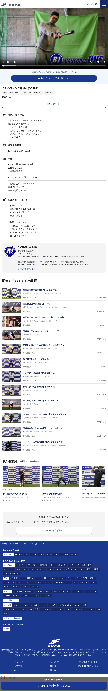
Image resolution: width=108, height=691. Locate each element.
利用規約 (53, 666)
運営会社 (18, 666)
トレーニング (52, 555)
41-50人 (25, 587)
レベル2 (25, 605)
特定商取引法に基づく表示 (88, 666)
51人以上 (34, 587)
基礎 (36, 609)
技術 (84, 605)
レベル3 (34, 605)
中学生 (38, 578)
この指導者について (25, 269)
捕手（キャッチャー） (74, 569)
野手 (5, 573)
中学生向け (38, 93)
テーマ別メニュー (10, 600)
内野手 (88, 569)
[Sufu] (11, 4)
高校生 (46, 578)
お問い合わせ (53, 670)
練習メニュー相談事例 (12, 618)
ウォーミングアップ (37, 569)
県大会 (29, 582)
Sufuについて (53, 662)
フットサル (64, 555)
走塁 (89, 565)
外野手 (95, 569)
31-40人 (16, 587)
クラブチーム (9, 582)
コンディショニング (55, 569)
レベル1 (17, 605)
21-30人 (7, 587)
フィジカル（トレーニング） (69, 605)
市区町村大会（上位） (42, 582)
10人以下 (83, 582)
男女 (78, 578)
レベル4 (43, 605)
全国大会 (20, 582)
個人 (75, 582)
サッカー (18, 555)
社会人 (62, 578)
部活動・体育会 (89, 578)
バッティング (26, 93)
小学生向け (14, 93)
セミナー (7, 591)
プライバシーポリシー (18, 670)
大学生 (54, 578)
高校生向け (49, 93)
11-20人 (93, 582)
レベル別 (7, 605)
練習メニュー (9, 565)
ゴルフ (41, 555)
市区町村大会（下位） (62, 582)
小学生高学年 (28, 578)
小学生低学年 (15, 578)
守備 (83, 565)
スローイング (9, 569)
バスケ (33, 555)
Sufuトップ (6, 544)
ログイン (90, 4)
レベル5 (52, 605)
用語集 (6, 629)
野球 (5, 93)
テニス (73, 555)
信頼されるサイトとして (88, 662)
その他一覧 (14, 573)
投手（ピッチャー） (58, 565)
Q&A (5, 578)
